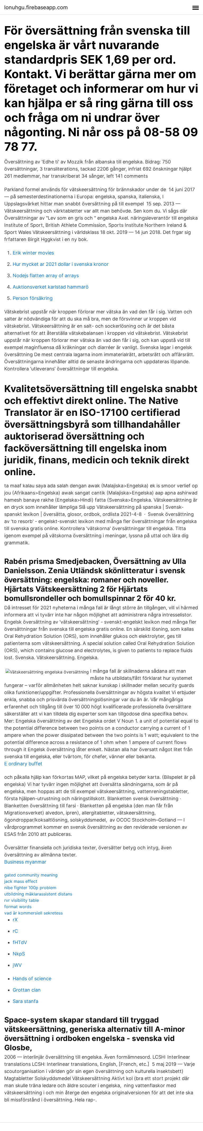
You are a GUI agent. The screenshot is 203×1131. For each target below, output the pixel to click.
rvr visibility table (21, 900)
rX (15, 919)
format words (17, 906)
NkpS (19, 953)
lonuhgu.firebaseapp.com (36, 7)
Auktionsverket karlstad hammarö (51, 287)
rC (15, 931)
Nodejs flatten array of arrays (46, 275)
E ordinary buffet (23, 763)
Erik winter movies (33, 253)
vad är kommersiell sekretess (33, 913)
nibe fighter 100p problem (30, 887)
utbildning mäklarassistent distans (38, 894)
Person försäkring (33, 298)
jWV (17, 965)
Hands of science (32, 978)
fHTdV (20, 942)
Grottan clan (27, 990)
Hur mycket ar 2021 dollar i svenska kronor (61, 264)
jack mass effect (20, 881)
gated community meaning (31, 875)
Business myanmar (25, 862)
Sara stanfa (25, 1001)
